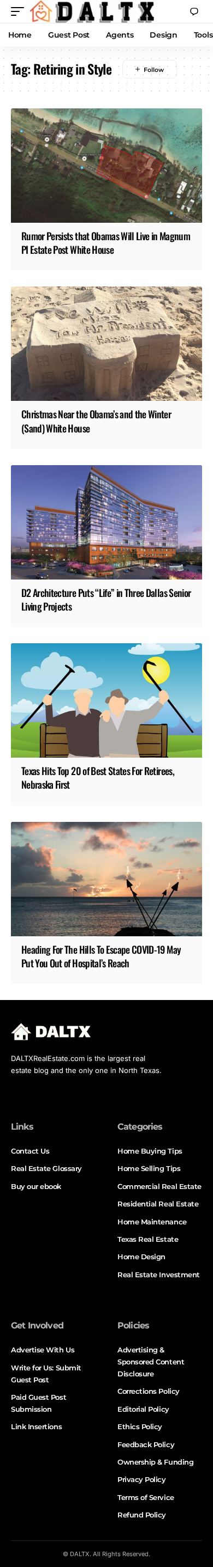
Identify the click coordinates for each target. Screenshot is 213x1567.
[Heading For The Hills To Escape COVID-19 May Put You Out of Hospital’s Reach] (106, 879)
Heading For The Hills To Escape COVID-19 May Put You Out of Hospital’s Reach (101, 956)
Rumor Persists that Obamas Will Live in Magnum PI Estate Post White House (105, 243)
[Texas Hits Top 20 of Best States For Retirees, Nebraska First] (106, 700)
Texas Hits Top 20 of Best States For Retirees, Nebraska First (97, 777)
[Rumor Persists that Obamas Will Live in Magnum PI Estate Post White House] (106, 165)
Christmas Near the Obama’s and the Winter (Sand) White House (96, 421)
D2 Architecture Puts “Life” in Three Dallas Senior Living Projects (106, 599)
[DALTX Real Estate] (91, 11)
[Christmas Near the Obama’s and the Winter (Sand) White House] (106, 343)
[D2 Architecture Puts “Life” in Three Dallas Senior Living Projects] (106, 522)
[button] (20, 11)
